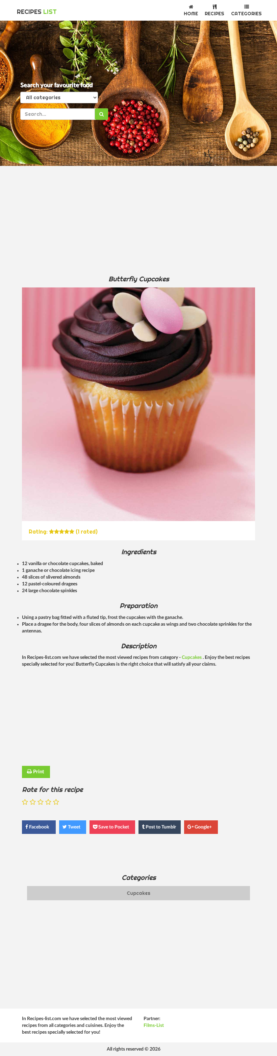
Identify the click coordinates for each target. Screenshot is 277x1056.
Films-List (154, 1025)
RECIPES (37, 12)
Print (38, 771)
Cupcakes (192, 657)
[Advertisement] (138, 220)
